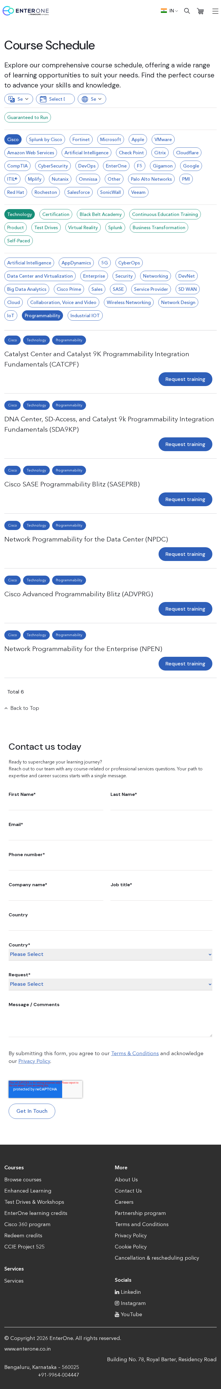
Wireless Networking (129, 302)
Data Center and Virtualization (40, 276)
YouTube (131, 1314)
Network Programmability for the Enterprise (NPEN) (83, 648)
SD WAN (187, 289)
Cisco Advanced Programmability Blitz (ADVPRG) (78, 594)
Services (14, 1281)
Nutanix (60, 179)
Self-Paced (18, 240)
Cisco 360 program (27, 1224)
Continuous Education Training (165, 214)
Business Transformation (159, 227)
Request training (185, 379)
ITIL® (12, 179)
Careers (124, 1202)
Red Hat (15, 192)
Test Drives (46, 227)
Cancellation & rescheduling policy (157, 1258)
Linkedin (131, 1292)
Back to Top (24, 708)
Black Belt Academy (101, 214)
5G (104, 263)
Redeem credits (23, 1235)
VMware (163, 139)
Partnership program (140, 1213)
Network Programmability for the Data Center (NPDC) (86, 539)
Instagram (133, 1303)
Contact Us (128, 1191)
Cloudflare (187, 152)
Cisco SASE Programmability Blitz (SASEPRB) (72, 484)
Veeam (138, 192)
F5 (139, 166)
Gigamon (163, 166)
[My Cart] (200, 10)
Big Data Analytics (26, 289)
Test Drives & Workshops (34, 1202)
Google (191, 166)
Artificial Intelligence (86, 152)
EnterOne (116, 166)
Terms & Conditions (135, 1053)
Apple (138, 139)
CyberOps (129, 263)
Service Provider (151, 289)
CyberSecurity (53, 166)
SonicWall (110, 192)
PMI (186, 179)
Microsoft (110, 139)
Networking (155, 276)
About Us (126, 1179)
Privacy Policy (34, 1061)
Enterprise (94, 276)
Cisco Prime (69, 289)
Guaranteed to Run (27, 117)
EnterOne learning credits (35, 1213)
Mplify (34, 179)
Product (15, 227)
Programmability (42, 315)
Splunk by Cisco (45, 139)
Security (124, 276)
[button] (169, 10)
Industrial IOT (85, 315)
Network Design (178, 302)
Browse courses (22, 1179)
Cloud (13, 302)
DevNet (186, 276)
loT (10, 315)
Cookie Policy (131, 1247)
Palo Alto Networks (151, 179)
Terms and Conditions (142, 1224)
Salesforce (78, 192)
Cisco (13, 139)
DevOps (87, 166)
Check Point (131, 152)
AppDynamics (76, 263)
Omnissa (88, 179)
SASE (118, 289)
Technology (19, 214)
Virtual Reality (83, 227)
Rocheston (46, 192)
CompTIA (17, 166)
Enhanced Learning (28, 1191)
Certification (55, 214)
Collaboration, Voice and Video (63, 302)
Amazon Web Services (30, 152)
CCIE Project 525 (24, 1247)
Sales (97, 289)
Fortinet (81, 139)
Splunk (115, 227)
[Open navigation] (215, 11)
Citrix (160, 152)
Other (114, 179)
